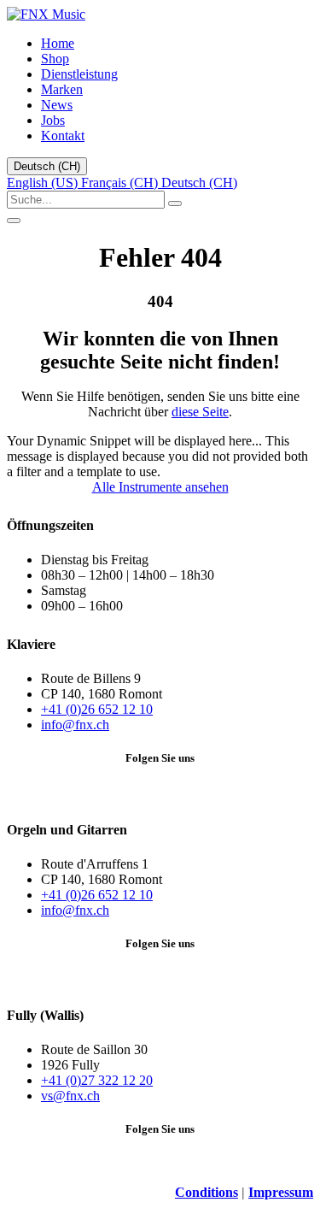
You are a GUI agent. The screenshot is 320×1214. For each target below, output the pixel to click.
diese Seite (200, 411)
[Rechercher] (175, 203)
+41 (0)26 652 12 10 (97, 709)
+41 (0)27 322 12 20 (97, 1080)
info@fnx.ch (75, 724)
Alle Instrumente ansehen (160, 487)
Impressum (280, 1192)
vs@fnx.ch (70, 1095)
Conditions (206, 1192)
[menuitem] (57, 43)
